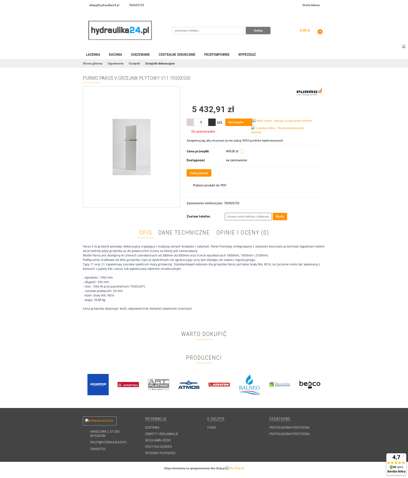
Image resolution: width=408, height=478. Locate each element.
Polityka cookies (158, 446)
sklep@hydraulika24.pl (108, 442)
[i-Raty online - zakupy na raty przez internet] (282, 120)
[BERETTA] (280, 384)
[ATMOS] (189, 384)
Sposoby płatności (160, 453)
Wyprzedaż (247, 55)
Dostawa (152, 427)
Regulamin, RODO (158, 440)
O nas (211, 427)
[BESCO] (310, 384)
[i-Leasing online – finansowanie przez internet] (282, 130)
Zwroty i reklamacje (161, 434)
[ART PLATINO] (158, 384)
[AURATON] (219, 384)
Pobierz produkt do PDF (209, 185)
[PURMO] (309, 91)
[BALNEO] (249, 384)
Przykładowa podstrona (289, 427)
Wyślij (280, 216)
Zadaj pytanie (199, 173)
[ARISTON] (128, 384)
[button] (156, 419)
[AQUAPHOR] (98, 384)
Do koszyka (236, 122)
